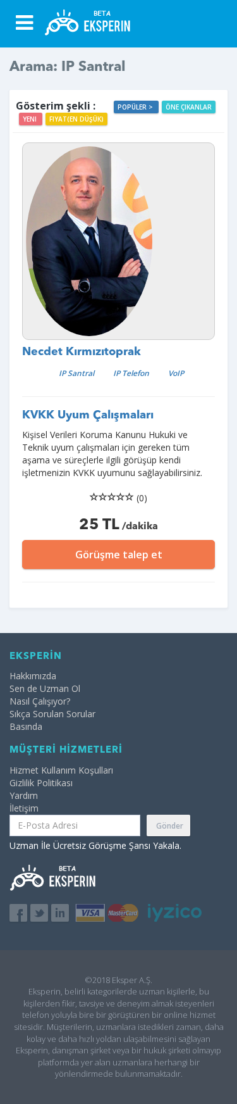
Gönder (169, 825)
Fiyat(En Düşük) (76, 119)
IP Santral (76, 373)
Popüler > (136, 107)
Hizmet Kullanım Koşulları (61, 770)
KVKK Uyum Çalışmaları (88, 415)
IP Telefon (131, 373)
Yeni (31, 119)
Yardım (23, 795)
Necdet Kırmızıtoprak (81, 352)
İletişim (24, 808)
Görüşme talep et (118, 554)
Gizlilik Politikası (41, 783)
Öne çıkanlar (189, 107)
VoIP (176, 373)
